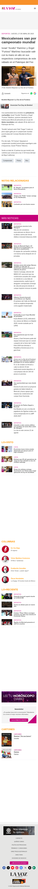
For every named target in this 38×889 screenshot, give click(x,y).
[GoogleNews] (21, 867)
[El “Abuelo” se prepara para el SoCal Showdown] (7, 187)
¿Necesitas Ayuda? (19, 863)
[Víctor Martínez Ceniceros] (5, 559)
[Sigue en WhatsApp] (31, 93)
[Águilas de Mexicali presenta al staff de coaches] (7, 622)
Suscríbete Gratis (19, 720)
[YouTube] (12, 867)
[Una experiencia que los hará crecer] (7, 343)
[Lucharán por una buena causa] (7, 204)
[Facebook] (4, 867)
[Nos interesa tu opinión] (19, 830)
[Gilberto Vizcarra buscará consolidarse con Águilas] (7, 301)
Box (27, 160)
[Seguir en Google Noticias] (34, 93)
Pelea (19, 160)
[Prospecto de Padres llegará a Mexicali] (7, 411)
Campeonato (7, 160)
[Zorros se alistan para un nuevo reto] (7, 605)
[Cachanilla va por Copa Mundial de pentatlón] (7, 320)
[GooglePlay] (34, 867)
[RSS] (25, 867)
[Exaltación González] (5, 569)
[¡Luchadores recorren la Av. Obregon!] (7, 232)
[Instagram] (16, 867)
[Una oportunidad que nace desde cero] (7, 390)
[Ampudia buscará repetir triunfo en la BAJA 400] (7, 596)
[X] (8, 867)
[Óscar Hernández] (5, 580)
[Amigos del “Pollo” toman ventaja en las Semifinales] (7, 196)
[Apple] (29, 867)
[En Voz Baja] (5, 549)
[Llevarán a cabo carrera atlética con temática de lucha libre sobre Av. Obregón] (7, 429)
